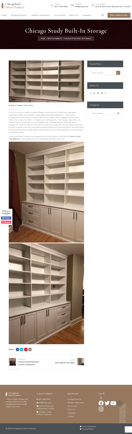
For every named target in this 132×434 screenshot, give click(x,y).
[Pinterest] (26, 349)
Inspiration (86, 15)
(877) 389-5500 (61, 7)
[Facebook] (17, 349)
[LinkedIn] (30, 349)
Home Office (28, 105)
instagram (7, 222)
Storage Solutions (18, 15)
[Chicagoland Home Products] (13, 5)
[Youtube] (113, 403)
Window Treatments (40, 15)
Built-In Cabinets (55, 38)
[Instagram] (101, 409)
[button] (101, 398)
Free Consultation (118, 15)
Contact (71, 416)
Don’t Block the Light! (65, 363)
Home (4, 15)
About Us (73, 15)
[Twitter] (21, 349)
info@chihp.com (81, 7)
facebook (7, 218)
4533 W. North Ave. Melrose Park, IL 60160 (112, 7)
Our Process (60, 15)
